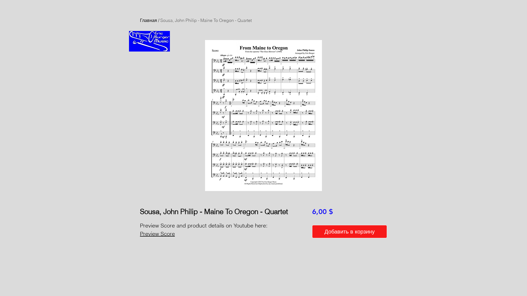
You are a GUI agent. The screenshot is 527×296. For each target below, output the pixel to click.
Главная (148, 20)
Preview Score (157, 233)
